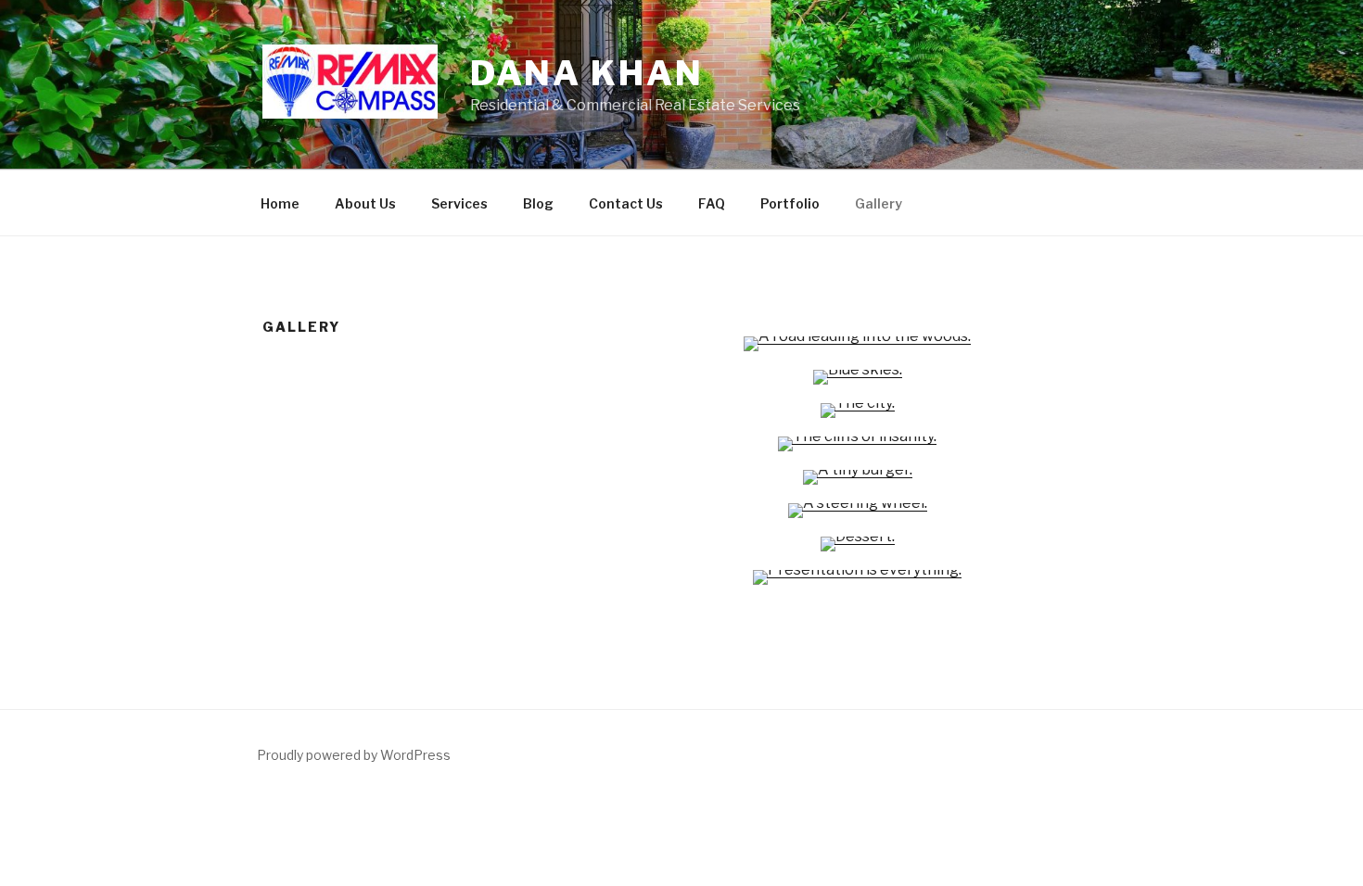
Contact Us (626, 203)
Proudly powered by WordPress (354, 755)
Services (459, 203)
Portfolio (790, 203)
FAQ (711, 203)
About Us (365, 203)
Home (280, 203)
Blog (538, 203)
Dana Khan (587, 73)
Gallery (878, 203)
